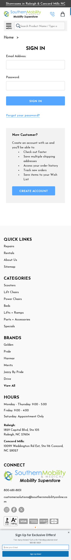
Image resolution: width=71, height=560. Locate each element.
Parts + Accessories (17, 319)
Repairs (9, 246)
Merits (8, 365)
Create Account (33, 191)
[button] (35, 535)
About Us (10, 260)
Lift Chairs (11, 292)
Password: (13, 77)
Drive (7, 379)
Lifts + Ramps (14, 312)
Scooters (10, 285)
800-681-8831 (12, 490)
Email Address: (16, 56)
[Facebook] (14, 510)
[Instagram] (6, 510)
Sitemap (9, 266)
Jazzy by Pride (13, 372)
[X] (21, 510)
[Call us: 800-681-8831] (52, 14)
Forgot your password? (23, 115)
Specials (9, 326)
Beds (7, 306)
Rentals (9, 253)
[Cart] (63, 14)
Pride (7, 351)
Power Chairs (13, 299)
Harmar (9, 358)
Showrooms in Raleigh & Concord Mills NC (35, 3)
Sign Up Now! (35, 554)
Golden (8, 344)
